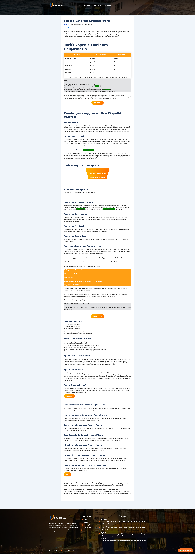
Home (80, 5)
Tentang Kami (96, 5)
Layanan (87, 5)
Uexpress (64, 551)
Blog (115, 5)
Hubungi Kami (107, 5)
